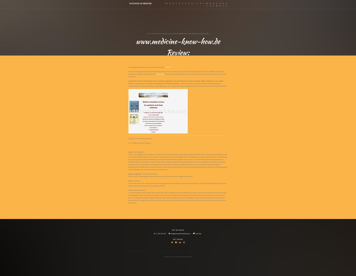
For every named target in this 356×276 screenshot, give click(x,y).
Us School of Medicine (140, 3)
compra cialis (160, 74)
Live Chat (198, 233)
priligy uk (168, 67)
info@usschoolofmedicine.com (180, 233)
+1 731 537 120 (161, 233)
